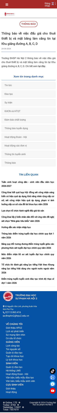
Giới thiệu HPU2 (14, 327)
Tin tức (8, 85)
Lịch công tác (13, 345)
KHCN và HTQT (12, 111)
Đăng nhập (47, 4)
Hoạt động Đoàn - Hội (16, 137)
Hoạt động (11, 392)
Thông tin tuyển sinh (15, 154)
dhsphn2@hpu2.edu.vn (17, 315)
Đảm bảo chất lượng (15, 119)
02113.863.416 (13, 312)
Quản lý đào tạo (14, 352)
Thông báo (10, 162)
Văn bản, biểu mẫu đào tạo (20, 377)
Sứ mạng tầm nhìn (15, 334)
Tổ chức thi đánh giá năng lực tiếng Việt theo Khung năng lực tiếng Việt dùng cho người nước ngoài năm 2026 (27, 268)
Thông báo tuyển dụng (16, 128)
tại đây (41, 66)
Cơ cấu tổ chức (13, 338)
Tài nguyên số (13, 349)
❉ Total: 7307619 (13, 408)
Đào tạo (9, 94)
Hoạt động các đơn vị (16, 145)
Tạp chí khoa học (15, 356)
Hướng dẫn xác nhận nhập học (16, 227)
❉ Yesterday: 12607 (12, 406)
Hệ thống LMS (13, 370)
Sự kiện (8, 102)
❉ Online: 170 (10, 402)
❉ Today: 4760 (11, 403)
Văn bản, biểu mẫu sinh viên (20, 381)
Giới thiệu (11, 388)
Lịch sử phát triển (15, 331)
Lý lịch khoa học (14, 359)
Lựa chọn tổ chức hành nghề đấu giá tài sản (22, 210)
